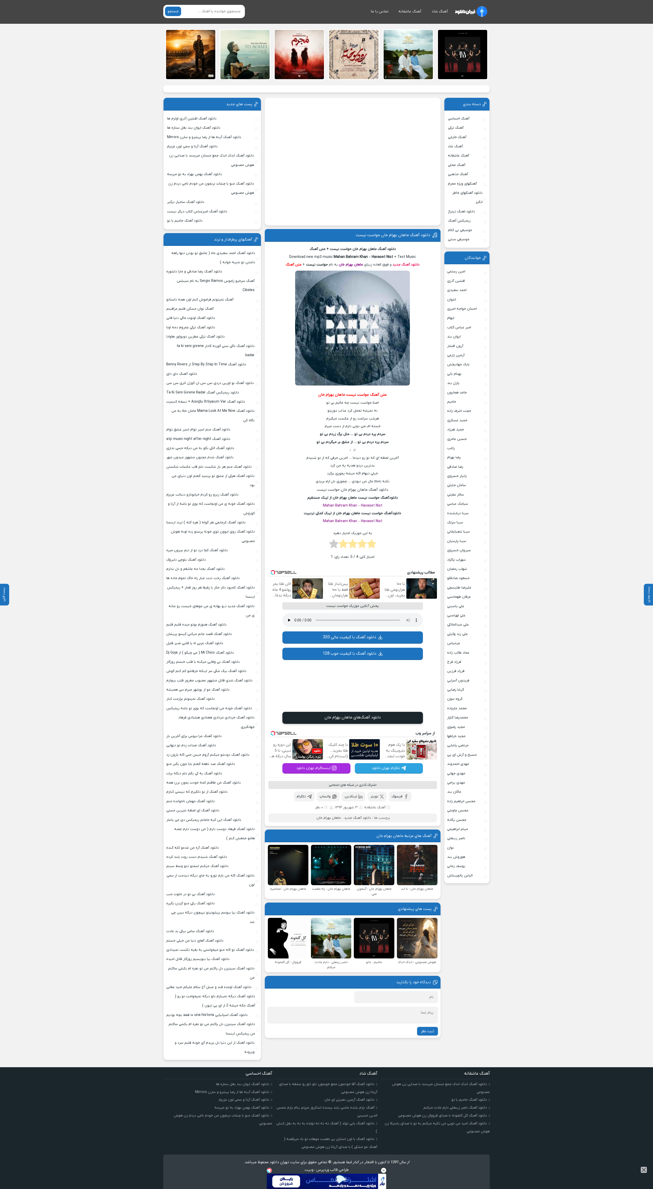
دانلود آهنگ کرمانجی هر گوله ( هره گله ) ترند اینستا (206, 522)
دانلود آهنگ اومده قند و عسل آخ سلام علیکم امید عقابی (209, 987)
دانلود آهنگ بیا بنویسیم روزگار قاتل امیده (198, 959)
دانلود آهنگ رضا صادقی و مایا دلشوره (194, 271)
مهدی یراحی (456, 782)
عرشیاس (453, 643)
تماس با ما (379, 11)
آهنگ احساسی (458, 118)
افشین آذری (456, 281)
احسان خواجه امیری (462, 308)
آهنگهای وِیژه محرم (462, 183)
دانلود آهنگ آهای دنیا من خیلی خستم (194, 940)
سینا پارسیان (456, 541)
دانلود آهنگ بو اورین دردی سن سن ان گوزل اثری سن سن (210, 383)
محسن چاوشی (457, 810)
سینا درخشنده (458, 513)
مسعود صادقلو (458, 578)
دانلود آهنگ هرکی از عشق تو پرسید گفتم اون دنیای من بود (213, 481)
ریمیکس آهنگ (459, 220)
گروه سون (454, 698)
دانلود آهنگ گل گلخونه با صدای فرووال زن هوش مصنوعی (442, 1115)
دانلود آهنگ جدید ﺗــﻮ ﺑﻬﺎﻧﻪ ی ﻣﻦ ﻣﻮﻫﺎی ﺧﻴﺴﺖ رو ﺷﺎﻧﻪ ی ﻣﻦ (212, 611)
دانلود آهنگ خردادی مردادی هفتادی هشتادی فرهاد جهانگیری (216, 722)
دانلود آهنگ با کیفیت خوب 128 (349, 653)
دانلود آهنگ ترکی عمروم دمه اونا (190, 327)
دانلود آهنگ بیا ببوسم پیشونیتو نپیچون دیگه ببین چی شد (213, 917)
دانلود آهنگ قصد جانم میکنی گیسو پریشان (199, 634)
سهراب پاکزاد (456, 559)
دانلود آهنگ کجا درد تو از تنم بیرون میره (197, 550)
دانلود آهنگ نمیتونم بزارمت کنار (190, 698)
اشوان (451, 299)
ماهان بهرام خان (329, 817)
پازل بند (453, 383)
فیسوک (397, 796)
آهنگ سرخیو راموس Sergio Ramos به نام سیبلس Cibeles (216, 286)
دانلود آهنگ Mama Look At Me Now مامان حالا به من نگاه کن (213, 416)
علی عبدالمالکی (458, 624)
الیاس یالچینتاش (460, 875)
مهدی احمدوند (458, 764)
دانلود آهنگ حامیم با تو (185, 220)
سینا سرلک (455, 522)
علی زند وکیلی (457, 634)
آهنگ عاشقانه (409, 11)
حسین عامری (457, 439)
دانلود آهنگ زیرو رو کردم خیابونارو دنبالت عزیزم (202, 494)
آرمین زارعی (455, 355)
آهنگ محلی (456, 165)
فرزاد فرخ (454, 661)
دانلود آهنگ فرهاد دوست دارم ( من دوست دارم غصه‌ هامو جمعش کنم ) (214, 834)
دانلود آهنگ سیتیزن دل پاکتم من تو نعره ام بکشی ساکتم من (211, 973)
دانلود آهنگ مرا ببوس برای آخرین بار (194, 736)
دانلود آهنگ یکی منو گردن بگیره (190, 903)
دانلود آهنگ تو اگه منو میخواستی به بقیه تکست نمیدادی (210, 949)
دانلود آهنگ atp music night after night (198, 439)
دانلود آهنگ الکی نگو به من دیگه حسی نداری (200, 448)
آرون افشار (455, 346)
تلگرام (301, 796)
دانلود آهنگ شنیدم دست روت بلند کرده (196, 857)
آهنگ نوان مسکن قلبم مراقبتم (190, 308)
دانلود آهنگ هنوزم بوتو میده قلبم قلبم (196, 624)
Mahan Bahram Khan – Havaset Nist (352, 505)
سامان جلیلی (456, 485)
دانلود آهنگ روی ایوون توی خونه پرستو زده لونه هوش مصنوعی (213, 536)
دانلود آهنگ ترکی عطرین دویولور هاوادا (195, 336)
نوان (450, 847)
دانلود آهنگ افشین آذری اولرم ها (192, 118)
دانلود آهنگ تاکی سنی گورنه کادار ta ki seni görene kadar (216, 351)
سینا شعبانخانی (458, 531)
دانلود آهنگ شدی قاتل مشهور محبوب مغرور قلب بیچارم (209, 680)
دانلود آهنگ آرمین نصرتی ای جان (349, 1099)
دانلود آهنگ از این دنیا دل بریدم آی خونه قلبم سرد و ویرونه (215, 1047)
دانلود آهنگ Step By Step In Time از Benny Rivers (206, 364)
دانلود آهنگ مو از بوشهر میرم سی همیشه (198, 689)
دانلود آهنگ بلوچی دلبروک (186, 559)
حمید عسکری (457, 420)
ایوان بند (454, 336)
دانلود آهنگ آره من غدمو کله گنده (192, 847)
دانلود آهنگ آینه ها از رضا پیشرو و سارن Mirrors (204, 137)
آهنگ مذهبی (458, 174)
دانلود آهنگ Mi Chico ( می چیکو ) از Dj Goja (200, 652)
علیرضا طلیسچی (459, 587)
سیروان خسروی (459, 550)
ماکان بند (454, 791)
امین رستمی (456, 271)
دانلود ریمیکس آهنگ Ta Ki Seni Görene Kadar (202, 392)
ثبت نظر (427, 1031)
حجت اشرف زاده (459, 411)
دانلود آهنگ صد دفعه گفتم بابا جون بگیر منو (200, 764)
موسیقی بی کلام (460, 230)
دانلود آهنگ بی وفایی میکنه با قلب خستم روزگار (203, 661)
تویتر (374, 796)
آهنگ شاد (440, 11)
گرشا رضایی (455, 689)
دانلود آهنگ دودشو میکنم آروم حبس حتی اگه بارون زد (207, 754)
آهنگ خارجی (457, 137)
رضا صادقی (455, 466)
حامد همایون (457, 392)
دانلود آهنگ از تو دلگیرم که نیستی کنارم (197, 791)
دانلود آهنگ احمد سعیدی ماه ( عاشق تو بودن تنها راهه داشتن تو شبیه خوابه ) (213, 258)
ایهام (450, 318)
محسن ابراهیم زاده (461, 801)
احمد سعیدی (457, 290)
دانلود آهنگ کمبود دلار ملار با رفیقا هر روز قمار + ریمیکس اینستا (211, 592)
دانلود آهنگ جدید (357, 817)
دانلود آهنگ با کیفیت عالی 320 (349, 637)
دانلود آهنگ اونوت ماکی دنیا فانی (190, 318)
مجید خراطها (456, 736)
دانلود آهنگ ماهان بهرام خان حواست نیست (393, 235)
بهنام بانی (454, 373)
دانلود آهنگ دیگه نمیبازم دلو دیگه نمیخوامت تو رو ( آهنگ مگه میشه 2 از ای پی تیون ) (215, 1001)
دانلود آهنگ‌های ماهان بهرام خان (352, 717)
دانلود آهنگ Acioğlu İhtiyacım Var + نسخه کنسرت (205, 401)
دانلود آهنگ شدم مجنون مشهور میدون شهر (200, 457)
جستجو (173, 11)
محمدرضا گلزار (457, 717)
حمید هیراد (455, 429)
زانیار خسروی (457, 476)
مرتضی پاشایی (458, 745)
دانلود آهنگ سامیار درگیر (185, 202)
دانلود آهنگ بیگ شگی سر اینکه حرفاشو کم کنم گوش (206, 671)
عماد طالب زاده (458, 652)
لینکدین (351, 796)
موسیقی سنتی (458, 239)
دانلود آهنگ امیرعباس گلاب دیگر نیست (197, 211)
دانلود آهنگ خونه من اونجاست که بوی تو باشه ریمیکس (209, 708)
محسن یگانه (456, 820)
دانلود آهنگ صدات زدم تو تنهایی (191, 745)
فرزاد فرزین (455, 671)
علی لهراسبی (456, 615)
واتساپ (325, 796)
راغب (451, 448)
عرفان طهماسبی (459, 596)
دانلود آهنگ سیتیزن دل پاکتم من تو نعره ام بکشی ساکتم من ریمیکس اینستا (212, 1029)
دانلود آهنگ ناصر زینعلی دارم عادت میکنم (455, 1107)
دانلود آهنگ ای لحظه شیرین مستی (192, 810)
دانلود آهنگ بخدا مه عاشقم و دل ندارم (195, 569)
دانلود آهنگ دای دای (181, 373)
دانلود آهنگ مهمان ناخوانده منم (190, 801)
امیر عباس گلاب (459, 327)
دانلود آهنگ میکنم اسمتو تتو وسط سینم (197, 866)
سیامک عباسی (457, 503)
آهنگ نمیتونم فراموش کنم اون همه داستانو (199, 299)
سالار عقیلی (455, 494)
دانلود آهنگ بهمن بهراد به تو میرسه (194, 174)
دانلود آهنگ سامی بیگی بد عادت (190, 931)
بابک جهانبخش (458, 364)
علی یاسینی (455, 606)
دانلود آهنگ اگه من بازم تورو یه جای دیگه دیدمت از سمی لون (211, 880)
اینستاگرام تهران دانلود (313, 768)
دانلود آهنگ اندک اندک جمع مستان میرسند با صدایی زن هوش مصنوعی (211, 160)
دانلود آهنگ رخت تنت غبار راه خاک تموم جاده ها (203, 578)
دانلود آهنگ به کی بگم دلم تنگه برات (194, 773)
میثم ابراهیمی (457, 829)
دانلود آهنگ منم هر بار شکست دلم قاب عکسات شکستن (209, 466)
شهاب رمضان (457, 569)
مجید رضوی (456, 727)
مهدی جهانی (456, 773)
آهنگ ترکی (455, 127)
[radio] (371, 545)
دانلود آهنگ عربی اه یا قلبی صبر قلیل (194, 643)
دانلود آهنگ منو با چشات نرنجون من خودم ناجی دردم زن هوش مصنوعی (211, 188)
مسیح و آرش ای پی (462, 754)
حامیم (451, 401)
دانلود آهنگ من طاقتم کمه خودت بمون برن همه (203, 782)
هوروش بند (456, 857)
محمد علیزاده (457, 708)
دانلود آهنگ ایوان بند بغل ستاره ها (193, 127)
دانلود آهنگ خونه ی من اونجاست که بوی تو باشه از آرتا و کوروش (211, 508)
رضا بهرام (454, 457)
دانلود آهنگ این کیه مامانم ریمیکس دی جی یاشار (203, 820)
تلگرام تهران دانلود (386, 768)
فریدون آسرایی (458, 680)
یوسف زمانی (456, 866)
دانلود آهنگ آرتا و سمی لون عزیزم (192, 146)
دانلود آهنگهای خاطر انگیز (467, 197)
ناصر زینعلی (456, 838)
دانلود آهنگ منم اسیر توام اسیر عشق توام (198, 429)
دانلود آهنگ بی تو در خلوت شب (190, 894)
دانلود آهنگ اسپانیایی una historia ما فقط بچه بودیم (207, 1015)
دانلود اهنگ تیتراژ (461, 211)
